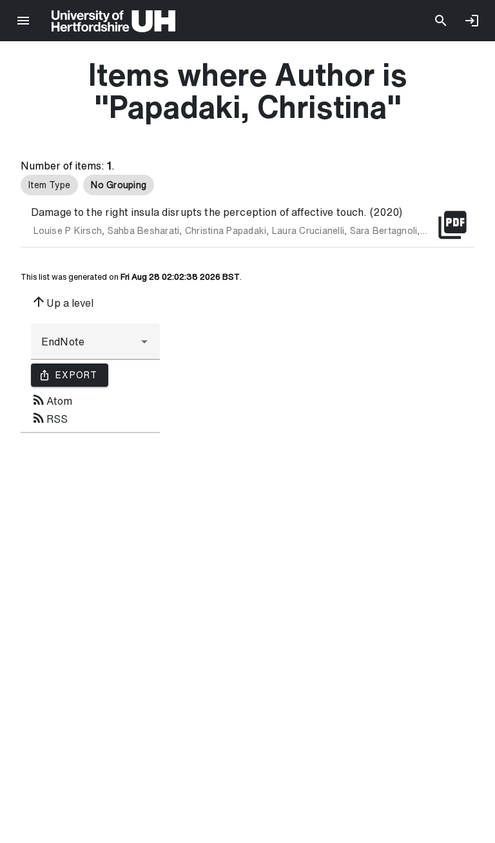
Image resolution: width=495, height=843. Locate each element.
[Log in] (471, 20)
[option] (49, 185)
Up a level (62, 301)
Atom (51, 399)
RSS (49, 417)
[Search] (440, 20)
